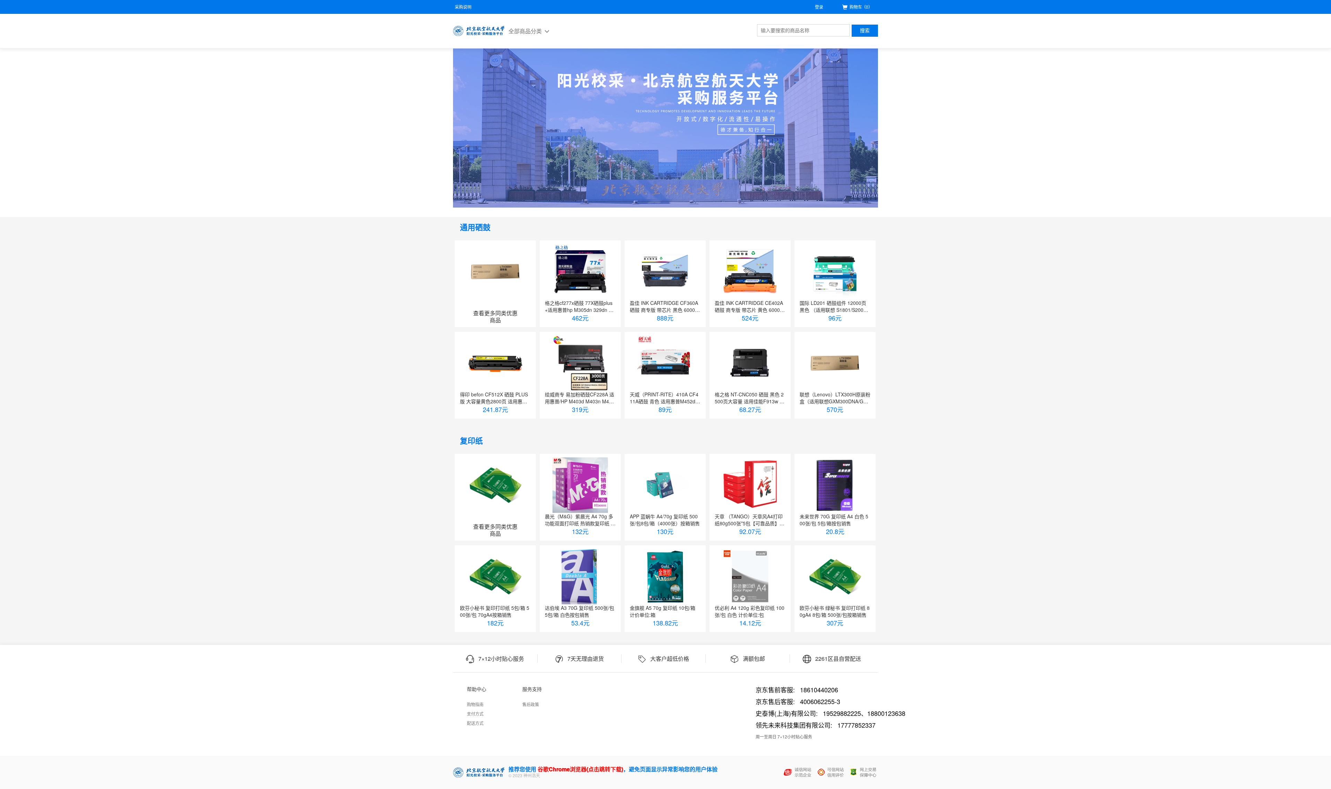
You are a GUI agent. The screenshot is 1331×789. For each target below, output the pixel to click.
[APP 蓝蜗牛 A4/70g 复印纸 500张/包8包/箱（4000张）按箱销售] (665, 485)
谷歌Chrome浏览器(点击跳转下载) (580, 769)
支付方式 (475, 714)
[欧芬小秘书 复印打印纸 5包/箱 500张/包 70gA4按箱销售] (495, 576)
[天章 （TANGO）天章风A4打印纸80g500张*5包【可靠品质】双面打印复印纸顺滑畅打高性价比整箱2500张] (750, 485)
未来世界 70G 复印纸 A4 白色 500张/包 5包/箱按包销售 (834, 520)
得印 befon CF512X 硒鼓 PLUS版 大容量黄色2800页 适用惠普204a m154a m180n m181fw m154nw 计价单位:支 (495, 398)
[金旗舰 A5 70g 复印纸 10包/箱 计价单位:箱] (665, 576)
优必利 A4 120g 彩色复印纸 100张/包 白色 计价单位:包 (749, 611)
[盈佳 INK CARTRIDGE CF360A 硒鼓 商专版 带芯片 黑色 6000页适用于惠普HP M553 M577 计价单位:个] (665, 271)
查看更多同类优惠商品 (495, 317)
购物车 (861, 7)
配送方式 (475, 723)
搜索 (865, 30)
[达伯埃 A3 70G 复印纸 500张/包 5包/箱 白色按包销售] (580, 576)
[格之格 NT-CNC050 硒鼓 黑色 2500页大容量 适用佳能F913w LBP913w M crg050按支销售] (750, 363)
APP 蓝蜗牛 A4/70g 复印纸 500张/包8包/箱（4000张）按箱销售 (665, 520)
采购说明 (463, 7)
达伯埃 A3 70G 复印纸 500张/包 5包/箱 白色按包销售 (579, 611)
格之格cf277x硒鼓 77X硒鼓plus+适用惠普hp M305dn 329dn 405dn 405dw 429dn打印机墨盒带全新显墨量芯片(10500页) (579, 306)
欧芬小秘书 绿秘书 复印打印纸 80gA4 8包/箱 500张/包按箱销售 (835, 611)
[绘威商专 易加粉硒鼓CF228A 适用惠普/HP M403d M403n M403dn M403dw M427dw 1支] (580, 363)
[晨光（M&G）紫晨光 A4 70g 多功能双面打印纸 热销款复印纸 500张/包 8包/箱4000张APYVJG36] (580, 485)
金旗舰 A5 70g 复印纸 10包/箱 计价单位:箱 (662, 611)
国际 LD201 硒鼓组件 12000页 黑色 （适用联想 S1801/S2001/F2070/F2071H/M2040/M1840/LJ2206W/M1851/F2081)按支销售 (835, 306)
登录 (819, 7)
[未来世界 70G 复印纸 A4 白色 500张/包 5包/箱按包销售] (835, 485)
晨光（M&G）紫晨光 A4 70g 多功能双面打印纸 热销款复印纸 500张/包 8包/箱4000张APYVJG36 (579, 520)
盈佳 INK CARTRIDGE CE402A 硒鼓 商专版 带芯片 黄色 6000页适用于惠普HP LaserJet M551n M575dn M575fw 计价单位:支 (750, 306)
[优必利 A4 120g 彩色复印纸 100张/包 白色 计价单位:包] (750, 576)
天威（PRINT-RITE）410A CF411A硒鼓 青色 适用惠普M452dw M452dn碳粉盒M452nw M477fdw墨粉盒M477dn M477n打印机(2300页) (664, 398)
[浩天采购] (479, 31)
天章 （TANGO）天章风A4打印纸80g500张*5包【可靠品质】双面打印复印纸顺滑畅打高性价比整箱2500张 (749, 520)
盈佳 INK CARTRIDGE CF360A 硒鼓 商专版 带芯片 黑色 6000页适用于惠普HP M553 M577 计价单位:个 (665, 306)
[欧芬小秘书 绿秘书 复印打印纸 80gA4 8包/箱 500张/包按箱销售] (835, 576)
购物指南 (475, 704)
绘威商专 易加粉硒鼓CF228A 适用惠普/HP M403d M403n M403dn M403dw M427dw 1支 (580, 398)
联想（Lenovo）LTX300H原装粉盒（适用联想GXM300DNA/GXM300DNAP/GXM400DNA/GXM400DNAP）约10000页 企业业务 (835, 398)
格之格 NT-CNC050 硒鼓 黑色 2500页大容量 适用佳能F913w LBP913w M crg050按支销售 (750, 398)
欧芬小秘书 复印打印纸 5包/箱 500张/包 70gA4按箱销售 (494, 611)
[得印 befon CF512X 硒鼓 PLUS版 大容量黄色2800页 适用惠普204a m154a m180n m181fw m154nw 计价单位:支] (495, 363)
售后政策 (530, 704)
